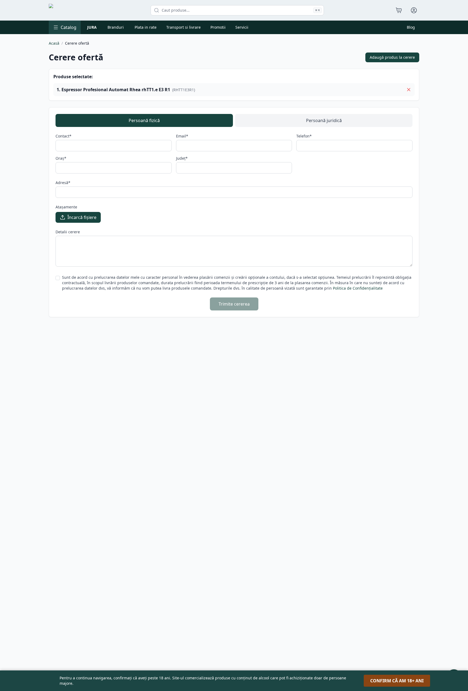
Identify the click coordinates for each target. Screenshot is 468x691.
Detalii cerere (68, 231)
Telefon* (304, 136)
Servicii (241, 27)
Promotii (218, 27)
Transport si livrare (183, 27)
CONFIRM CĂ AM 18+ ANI (397, 681)
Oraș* (61, 158)
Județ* (182, 158)
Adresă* (63, 182)
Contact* (64, 136)
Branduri (116, 27)
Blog (411, 27)
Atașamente (66, 206)
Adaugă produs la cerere (392, 57)
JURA (92, 27)
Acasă (54, 43)
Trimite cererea (234, 304)
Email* (182, 136)
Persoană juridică (324, 120)
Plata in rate (146, 27)
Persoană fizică (144, 120)
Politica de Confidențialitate (358, 288)
